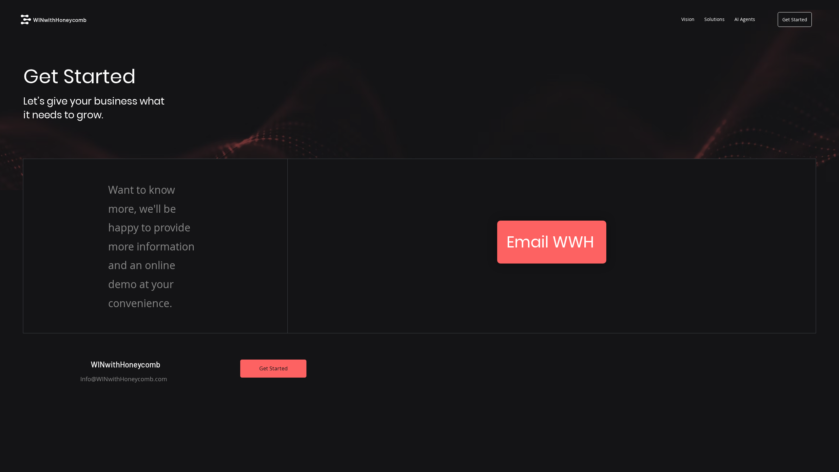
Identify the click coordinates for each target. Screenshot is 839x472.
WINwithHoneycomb (60, 19)
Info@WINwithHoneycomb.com (123, 379)
